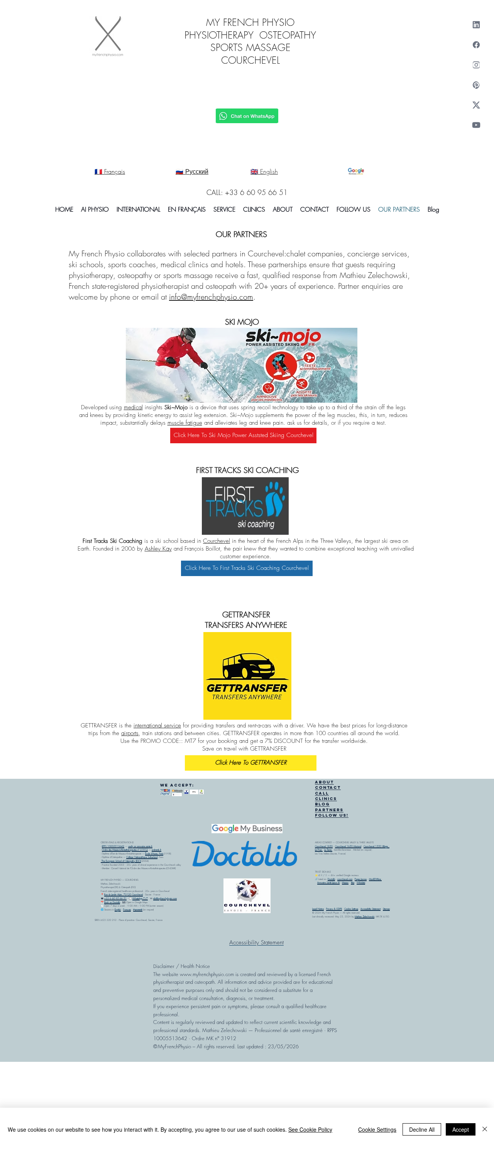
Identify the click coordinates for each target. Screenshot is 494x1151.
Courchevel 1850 (324, 846)
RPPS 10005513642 (113, 846)
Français (127, 909)
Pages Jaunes (361, 879)
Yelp (352, 882)
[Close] (484, 1129)
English (118, 909)
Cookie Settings (351, 908)
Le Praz (319, 849)
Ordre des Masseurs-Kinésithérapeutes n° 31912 (125, 849)
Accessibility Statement (370, 908)
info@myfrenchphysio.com (211, 297)
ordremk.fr (156, 849)
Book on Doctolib (112, 902)
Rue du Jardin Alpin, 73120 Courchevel (123, 894)
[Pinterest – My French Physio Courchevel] (476, 84)
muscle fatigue (184, 423)
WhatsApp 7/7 (140, 898)
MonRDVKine (375, 879)
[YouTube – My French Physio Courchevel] (476, 125)
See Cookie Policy (310, 1129)
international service (157, 725)
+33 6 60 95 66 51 (115, 898)
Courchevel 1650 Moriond (348, 846)
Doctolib (331, 879)
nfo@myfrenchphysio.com (165, 898)
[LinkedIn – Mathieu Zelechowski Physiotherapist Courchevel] (476, 24)
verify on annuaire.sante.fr (140, 846)
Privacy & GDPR (334, 908)
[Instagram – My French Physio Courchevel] (476, 64)
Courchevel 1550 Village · (376, 846)
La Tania (328, 849)
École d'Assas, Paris (154, 853)
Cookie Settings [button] (377, 1129)
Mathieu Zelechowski (364, 916)
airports (130, 733)
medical (133, 407)
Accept (460, 1129)
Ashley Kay (158, 549)
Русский (137, 909)
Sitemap (386, 908)
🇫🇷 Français (110, 171)
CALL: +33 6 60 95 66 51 (247, 192)
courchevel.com (344, 879)
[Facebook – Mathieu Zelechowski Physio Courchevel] (476, 44)
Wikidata (361, 882)
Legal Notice (318, 908)
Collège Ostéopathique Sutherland (141, 857)
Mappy (345, 882)
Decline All (422, 1129)
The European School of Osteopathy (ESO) (121, 861)
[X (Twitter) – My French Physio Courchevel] (476, 105)
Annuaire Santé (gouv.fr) (328, 882)
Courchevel (216, 541)
